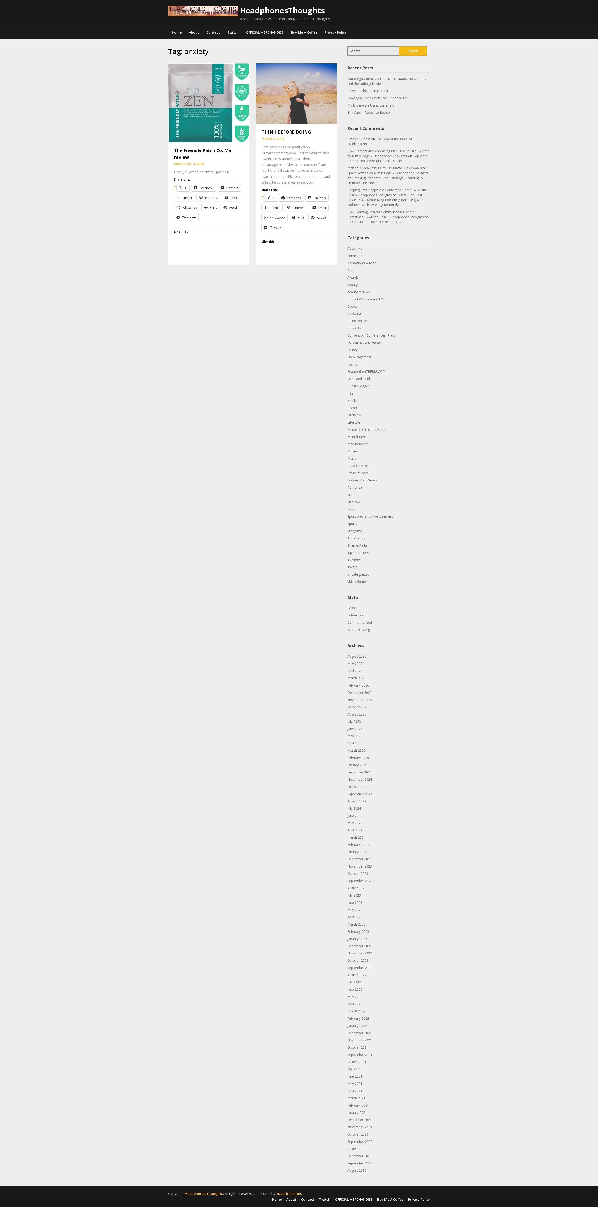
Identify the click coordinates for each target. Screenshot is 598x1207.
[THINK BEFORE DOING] (296, 93)
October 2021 (357, 1047)
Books (352, 306)
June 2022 (354, 989)
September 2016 (359, 1163)
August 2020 (356, 1148)
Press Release (358, 473)
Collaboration (357, 321)
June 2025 (354, 728)
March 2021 (356, 1098)
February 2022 (358, 1018)
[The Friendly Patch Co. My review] (208, 102)
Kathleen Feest (358, 139)
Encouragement (359, 357)
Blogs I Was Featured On (366, 299)
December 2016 (359, 1156)
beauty (352, 284)
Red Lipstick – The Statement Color (374, 222)
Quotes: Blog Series (362, 480)
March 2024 (356, 837)
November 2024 (359, 779)
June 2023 (354, 902)
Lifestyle (353, 422)
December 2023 (359, 859)
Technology (356, 538)
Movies (352, 451)
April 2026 (354, 671)
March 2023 (356, 924)
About (194, 32)
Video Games (357, 581)
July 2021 (354, 1069)
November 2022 (359, 953)
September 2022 (359, 967)
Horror (352, 408)
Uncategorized (358, 574)
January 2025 (357, 765)
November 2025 (359, 700)
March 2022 (356, 1011)
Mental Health (358, 436)
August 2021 (356, 1062)
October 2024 (357, 786)
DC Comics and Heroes (365, 342)
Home (177, 32)
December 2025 (359, 692)
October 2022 (357, 960)
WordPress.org (358, 629)
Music (351, 458)
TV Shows (354, 560)
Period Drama (358, 465)
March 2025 (356, 750)
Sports (352, 523)
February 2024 (358, 844)
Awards (353, 277)
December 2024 (359, 772)
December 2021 (359, 1033)
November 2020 (359, 1127)
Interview (354, 415)
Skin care (354, 502)
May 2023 (354, 910)
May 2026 (354, 663)
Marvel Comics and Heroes (367, 429)
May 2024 (354, 823)
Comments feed (359, 622)
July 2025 (354, 721)
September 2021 (359, 1054)
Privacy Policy (335, 32)
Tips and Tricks (358, 552)
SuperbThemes (289, 1193)
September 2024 (359, 794)
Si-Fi (350, 494)
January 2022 (357, 1025)
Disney (352, 350)
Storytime (354, 531)
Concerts (354, 328)
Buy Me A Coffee (304, 32)
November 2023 (359, 866)
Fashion (353, 364)
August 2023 (356, 888)
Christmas (355, 313)
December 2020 (359, 1120)
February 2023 (358, 931)
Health (352, 400)
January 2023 (357, 938)
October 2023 (357, 873)
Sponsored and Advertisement (370, 516)
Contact (213, 32)
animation (355, 255)
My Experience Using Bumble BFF (372, 105)
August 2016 (356, 1170)
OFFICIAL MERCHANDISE (265, 32)
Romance (354, 487)
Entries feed (356, 615)
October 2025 (357, 707)
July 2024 (354, 808)
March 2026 (356, 678)
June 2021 (354, 1076)
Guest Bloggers (359, 386)
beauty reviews (358, 292)
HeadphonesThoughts (282, 10)
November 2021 (359, 1040)
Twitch (232, 32)
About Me (354, 248)
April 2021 (354, 1091)
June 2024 (354, 815)
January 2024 (357, 852)
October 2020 (357, 1134)
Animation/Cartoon (361, 263)
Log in (352, 608)
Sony (351, 509)
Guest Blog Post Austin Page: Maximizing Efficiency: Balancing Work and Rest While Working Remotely (385, 200)
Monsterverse (357, 444)
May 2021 (354, 1083)
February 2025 (358, 757)
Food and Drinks (359, 379)
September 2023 (359, 881)
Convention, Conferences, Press (371, 335)
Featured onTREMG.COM (366, 371)
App (350, 270)
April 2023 (354, 917)
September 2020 (359, 1141)
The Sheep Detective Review (369, 112)
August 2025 (356, 714)
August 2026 (356, 656)
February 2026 (358, 685)
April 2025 (354, 743)
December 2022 (359, 946)
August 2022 (356, 975)
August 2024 (356, 801)
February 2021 (358, 1105)
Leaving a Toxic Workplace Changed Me (377, 98)
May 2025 (354, 736)
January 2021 (357, 1112)
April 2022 (354, 1004)
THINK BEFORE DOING (286, 132)
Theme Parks (357, 545)
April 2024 (354, 830)
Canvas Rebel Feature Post (367, 91)
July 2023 (354, 895)
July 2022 (354, 982)
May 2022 (354, 996)
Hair (350, 393)
